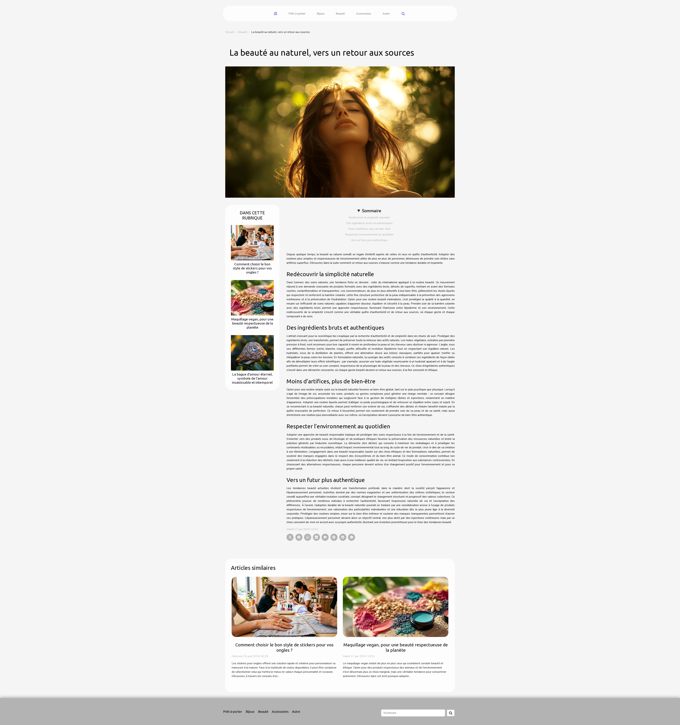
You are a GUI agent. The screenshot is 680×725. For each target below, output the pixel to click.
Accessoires (363, 14)
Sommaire (371, 211)
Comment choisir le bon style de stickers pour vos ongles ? (252, 268)
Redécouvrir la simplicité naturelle (369, 217)
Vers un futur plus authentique (369, 240)
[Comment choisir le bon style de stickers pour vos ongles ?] (252, 242)
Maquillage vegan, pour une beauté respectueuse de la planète (252, 323)
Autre (386, 14)
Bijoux (320, 14)
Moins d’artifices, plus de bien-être (369, 229)
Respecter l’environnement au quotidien (369, 234)
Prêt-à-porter (296, 14)
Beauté (340, 14)
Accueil (229, 32)
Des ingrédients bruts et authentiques (369, 223)
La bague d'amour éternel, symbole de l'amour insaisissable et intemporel (252, 378)
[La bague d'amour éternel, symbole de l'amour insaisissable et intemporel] (252, 353)
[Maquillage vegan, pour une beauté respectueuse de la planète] (252, 298)
